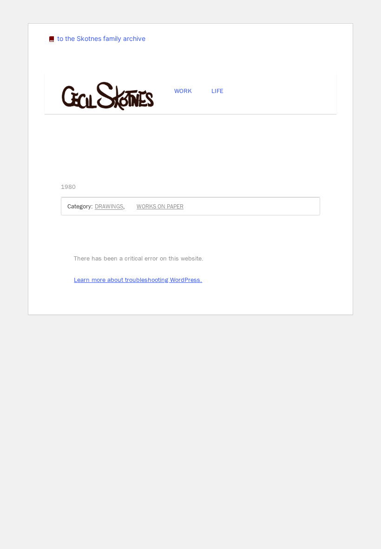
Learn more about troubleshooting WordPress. (138, 279)
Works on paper (160, 206)
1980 (68, 187)
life (217, 91)
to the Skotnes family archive (100, 38)
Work (183, 91)
